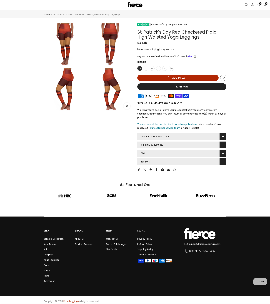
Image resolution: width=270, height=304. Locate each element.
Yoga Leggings (51, 260)
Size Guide (111, 249)
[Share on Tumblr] (156, 169)
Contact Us (112, 238)
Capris (47, 265)
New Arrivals (50, 244)
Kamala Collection (54, 238)
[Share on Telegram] (162, 169)
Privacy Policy (144, 238)
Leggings (48, 254)
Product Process (83, 244)
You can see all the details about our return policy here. (167, 124)
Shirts (47, 249)
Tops (46, 275)
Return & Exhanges (116, 244)
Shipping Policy (145, 249)
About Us (80, 238)
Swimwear (49, 281)
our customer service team (165, 128)
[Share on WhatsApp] (174, 169)
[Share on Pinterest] (150, 169)
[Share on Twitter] (144, 169)
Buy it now (181, 86)
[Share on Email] (168, 169)
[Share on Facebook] (138, 169)
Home (47, 14)
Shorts (47, 270)
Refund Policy (144, 244)
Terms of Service (146, 254)
